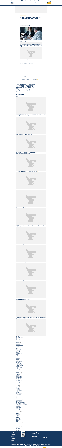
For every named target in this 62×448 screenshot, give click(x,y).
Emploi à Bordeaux (18, 389)
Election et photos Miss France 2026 (19, 345)
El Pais (16, 427)
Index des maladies (18, 362)
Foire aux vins (17, 420)
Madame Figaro (17, 413)
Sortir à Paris (17, 384)
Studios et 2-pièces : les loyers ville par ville (20, 402)
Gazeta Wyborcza (18, 428)
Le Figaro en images (13, 432)
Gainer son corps (17, 359)
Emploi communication (18, 391)
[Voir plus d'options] (41, 447)
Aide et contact (34, 444)
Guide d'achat (17, 366)
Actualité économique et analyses (19, 400)
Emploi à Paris (17, 387)
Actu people (17, 347)
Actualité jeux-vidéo (18, 382)
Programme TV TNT (18, 344)
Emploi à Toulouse (18, 388)
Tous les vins (17, 417)
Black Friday (17, 372)
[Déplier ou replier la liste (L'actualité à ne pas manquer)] (22, 337)
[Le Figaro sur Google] (48, 440)
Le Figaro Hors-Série (18, 414)
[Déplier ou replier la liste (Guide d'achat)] (19, 366)
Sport (16, 348)
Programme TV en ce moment (19, 343)
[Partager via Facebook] (30, 25)
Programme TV (17, 342)
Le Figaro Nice (17, 425)
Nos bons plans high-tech (18, 369)
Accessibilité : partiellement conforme (31, 445)
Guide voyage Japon (18, 410)
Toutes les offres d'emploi (18, 386)
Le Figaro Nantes (17, 424)
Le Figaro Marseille (18, 425)
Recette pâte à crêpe (18, 358)
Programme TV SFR (18, 346)
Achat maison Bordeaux (18, 397)
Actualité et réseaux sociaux (19, 341)
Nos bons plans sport (18, 371)
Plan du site (18, 444)
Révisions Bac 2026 (18, 374)
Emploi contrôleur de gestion (19, 390)
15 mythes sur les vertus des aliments (19, 365)
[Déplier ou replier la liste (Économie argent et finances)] (22, 399)
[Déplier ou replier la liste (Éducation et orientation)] (21, 373)
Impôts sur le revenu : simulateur (19, 401)
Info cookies (28, 444)
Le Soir (16, 429)
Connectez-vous (24, 78)
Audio (25, 0)
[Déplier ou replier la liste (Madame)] (18, 354)
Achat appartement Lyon (18, 396)
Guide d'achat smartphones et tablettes (20, 368)
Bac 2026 (17, 373)
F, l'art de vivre (17, 415)
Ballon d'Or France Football (19, 353)
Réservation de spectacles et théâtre (19, 383)
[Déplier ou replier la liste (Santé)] (17, 360)
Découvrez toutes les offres (34, 432)
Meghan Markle (17, 359)
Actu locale (39, 0)
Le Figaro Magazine (18, 412)
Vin (16, 416)
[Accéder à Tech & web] (32, 3)
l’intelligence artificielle (26, 60)
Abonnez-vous (49, 2)
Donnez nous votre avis (13, 442)
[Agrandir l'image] (41, 38)
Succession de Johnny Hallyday (19, 380)
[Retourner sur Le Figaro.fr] (26, 3)
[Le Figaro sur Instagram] (46, 440)
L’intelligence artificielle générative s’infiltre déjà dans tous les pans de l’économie (29, 79)
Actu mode (17, 357)
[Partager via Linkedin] (33, 25)
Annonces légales (17, 392)
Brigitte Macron (17, 356)
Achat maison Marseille (18, 398)
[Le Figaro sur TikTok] (47, 440)
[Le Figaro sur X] (45, 440)
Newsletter (49, 444)
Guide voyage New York (18, 408)
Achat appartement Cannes (18, 395)
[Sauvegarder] (25, 447)
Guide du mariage (18, 355)
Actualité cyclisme (18, 350)
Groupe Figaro (42, 444)
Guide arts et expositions (18, 381)
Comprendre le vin (18, 418)
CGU (24, 444)
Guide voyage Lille (18, 409)
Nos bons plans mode (18, 370)
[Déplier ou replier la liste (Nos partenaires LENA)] (21, 426)
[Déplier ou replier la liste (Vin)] (17, 416)
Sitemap (26, 445)
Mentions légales (38, 444)
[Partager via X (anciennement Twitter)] (32, 25)
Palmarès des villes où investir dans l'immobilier (21, 401)
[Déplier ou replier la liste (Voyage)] (18, 405)
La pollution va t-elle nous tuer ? (19, 364)
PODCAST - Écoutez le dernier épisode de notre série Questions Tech (27, 59)
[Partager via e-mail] (29, 25)
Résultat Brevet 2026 (18, 375)
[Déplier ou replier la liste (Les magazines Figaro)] (21, 411)
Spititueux (17, 421)
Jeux (28, 0)
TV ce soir (17, 343)
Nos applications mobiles (13, 433)
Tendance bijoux (17, 358)
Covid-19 (17, 338)
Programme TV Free (18, 346)
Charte (31, 444)
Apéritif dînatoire (17, 357)
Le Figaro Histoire (18, 414)
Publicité (23, 445)
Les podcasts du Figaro (13, 438)
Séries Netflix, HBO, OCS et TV (19, 344)
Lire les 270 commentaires (20, 94)
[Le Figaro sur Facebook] (43, 440)
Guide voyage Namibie (18, 407)
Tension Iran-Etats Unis (18, 339)
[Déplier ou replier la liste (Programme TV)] (20, 342)
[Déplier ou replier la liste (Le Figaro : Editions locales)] (22, 422)
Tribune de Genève (18, 430)
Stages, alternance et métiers (19, 376)
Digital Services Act (37, 445)
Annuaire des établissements (19, 377)
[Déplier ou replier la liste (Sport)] (17, 348)
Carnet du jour (12, 440)
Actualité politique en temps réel (19, 340)
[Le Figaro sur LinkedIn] (44, 440)
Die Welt (17, 427)
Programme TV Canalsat (18, 345)
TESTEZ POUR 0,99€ (22, 77)
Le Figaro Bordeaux (18, 423)
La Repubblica (17, 428)
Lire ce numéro (28, 433)
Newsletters (35, 0)
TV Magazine (17, 415)
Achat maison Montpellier (18, 398)
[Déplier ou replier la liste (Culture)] (18, 379)
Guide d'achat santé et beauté (19, 367)
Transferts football (18, 352)
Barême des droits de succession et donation (20, 403)
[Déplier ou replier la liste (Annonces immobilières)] (21, 393)
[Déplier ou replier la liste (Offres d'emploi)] (19, 386)
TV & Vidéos (22, 0)
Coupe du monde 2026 (18, 349)
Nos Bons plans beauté (18, 371)
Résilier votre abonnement (34, 436)
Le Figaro (17, 413)
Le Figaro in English (31, 0)
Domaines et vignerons (18, 419)
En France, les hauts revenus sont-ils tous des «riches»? (21, 404)
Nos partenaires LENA (18, 426)
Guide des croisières (18, 406)
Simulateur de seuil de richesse (19, 400)
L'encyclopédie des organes (18, 363)
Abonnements (46, 444)
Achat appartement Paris (18, 394)
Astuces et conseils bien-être (19, 361)
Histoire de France (18, 384)
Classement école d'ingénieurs (19, 378)
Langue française (17, 385)
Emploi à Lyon (17, 387)
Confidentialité (21, 444)
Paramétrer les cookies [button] (13, 444)
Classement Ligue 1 (18, 351)
